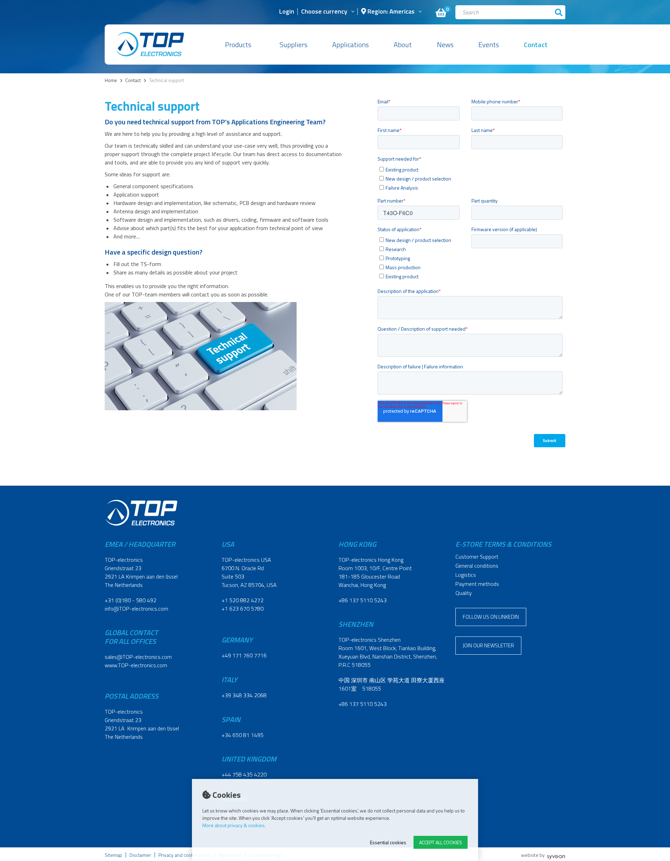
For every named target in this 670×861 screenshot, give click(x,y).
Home (111, 80)
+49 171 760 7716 (244, 655)
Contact (536, 44)
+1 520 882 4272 (242, 600)
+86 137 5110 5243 (362, 600)
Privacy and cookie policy (184, 855)
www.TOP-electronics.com (136, 665)
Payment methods (477, 584)
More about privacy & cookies (233, 825)
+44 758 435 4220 (244, 774)
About (403, 44)
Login (286, 12)
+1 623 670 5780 (242, 608)
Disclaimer (140, 855)
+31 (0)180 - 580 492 (130, 600)
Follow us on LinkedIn (491, 617)
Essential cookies (388, 842)
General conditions (476, 565)
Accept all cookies (440, 842)
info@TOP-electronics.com (136, 608)
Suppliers (293, 44)
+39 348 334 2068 (244, 695)
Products (238, 44)
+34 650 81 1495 (242, 735)
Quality (463, 593)
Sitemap (113, 855)
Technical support (166, 80)
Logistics (465, 575)
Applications (350, 44)
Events (488, 44)
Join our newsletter (488, 645)
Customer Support (476, 556)
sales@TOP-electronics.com (138, 657)
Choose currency (324, 12)
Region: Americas (390, 12)
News (445, 44)
